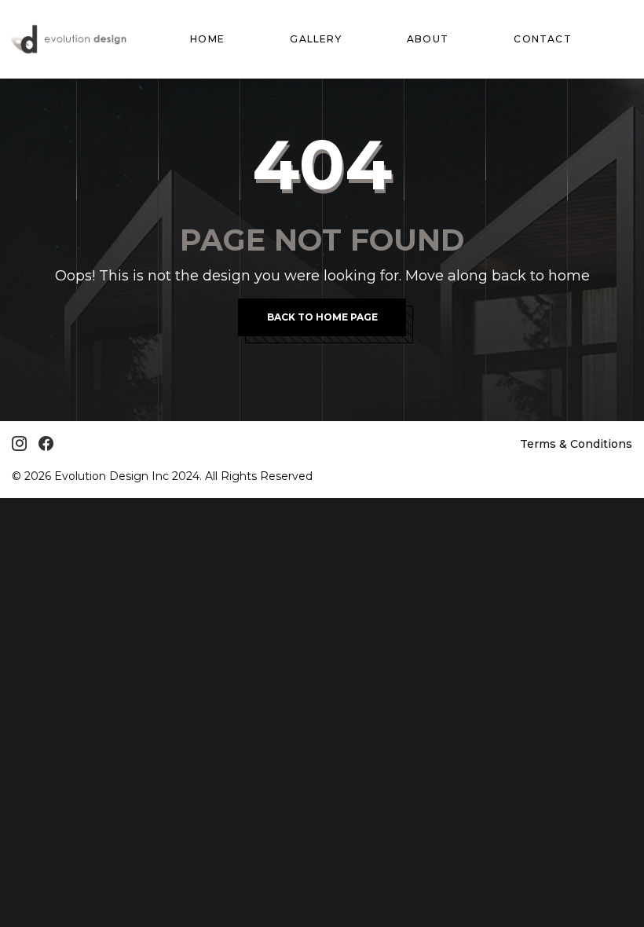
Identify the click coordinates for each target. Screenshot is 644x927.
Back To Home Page (322, 317)
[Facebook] (45, 444)
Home (207, 39)
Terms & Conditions (576, 444)
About (427, 39)
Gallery (315, 39)
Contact (542, 39)
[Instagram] (19, 444)
